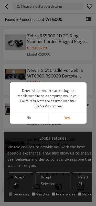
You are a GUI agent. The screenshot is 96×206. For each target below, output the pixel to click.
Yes (67, 118)
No (29, 118)
